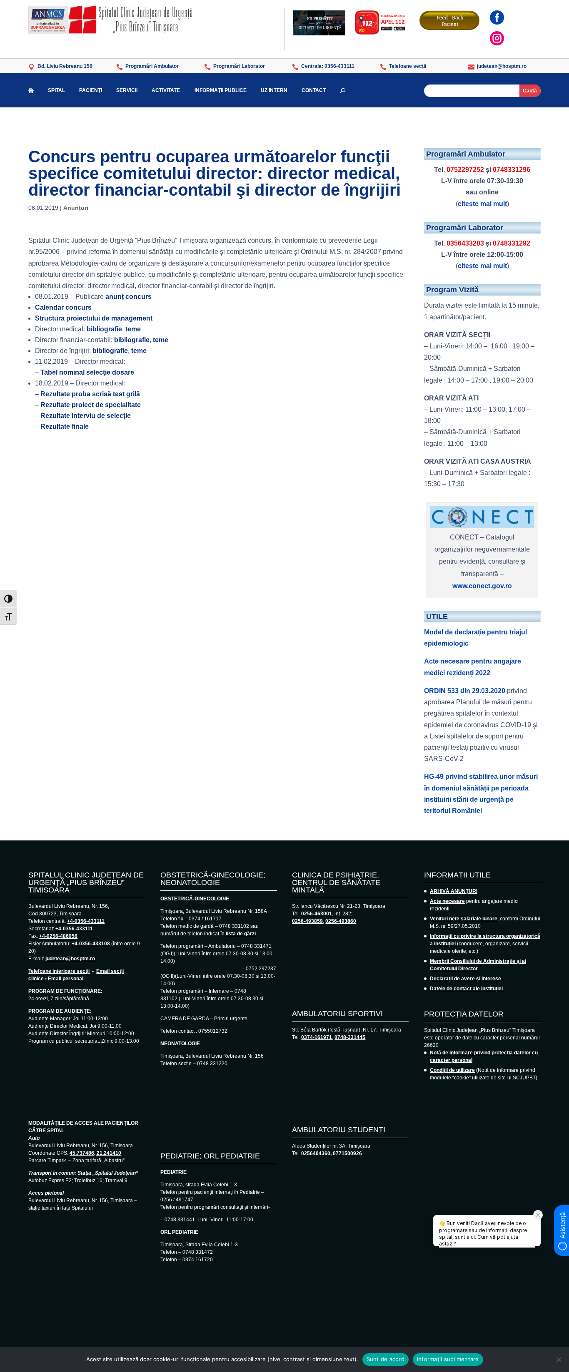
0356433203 (465, 243)
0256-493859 (307, 921)
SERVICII (126, 90)
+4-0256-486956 (58, 936)
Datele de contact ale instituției (466, 989)
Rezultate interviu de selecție (85, 415)
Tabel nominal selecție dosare (87, 372)
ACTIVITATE (166, 90)
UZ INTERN (274, 90)
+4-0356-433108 (91, 944)
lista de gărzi (241, 934)
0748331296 (511, 169)
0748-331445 (349, 1037)
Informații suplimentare (448, 1359)
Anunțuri (75, 207)
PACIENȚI (90, 90)
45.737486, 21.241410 (95, 1153)
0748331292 (511, 243)
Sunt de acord (385, 1359)
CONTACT (314, 90)
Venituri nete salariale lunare (463, 919)
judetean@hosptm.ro (70, 959)
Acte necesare (447, 901)
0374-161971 (316, 1037)
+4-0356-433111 (86, 921)
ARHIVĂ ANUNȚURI (453, 891)
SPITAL (56, 90)
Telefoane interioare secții (59, 971)
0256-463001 (316, 914)
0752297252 (465, 169)
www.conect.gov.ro (482, 585)
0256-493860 (340, 921)
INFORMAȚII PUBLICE (221, 90)
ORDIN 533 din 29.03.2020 (464, 690)
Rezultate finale (64, 426)
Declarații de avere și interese (465, 979)
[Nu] (558, 1359)
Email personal (65, 979)
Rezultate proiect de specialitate (90, 404)
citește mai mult (482, 203)
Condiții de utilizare (452, 1070)
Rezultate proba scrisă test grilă (90, 394)
